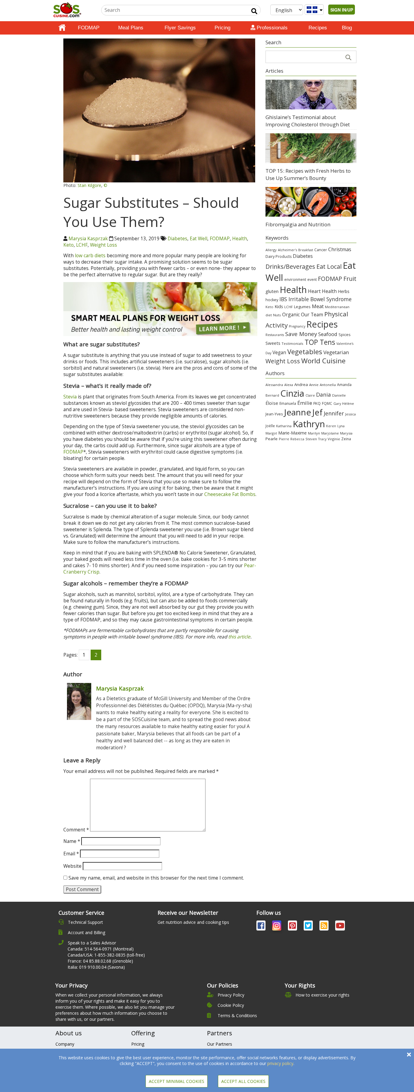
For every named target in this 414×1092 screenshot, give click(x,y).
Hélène (348, 403)
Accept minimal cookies (176, 1081)
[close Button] (409, 1054)
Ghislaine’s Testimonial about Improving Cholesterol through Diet (307, 121)
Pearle (271, 438)
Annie (314, 384)
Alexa (288, 384)
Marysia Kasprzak (88, 238)
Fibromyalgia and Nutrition (297, 224)
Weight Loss (103, 245)
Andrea (301, 384)
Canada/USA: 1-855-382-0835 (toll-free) (106, 955)
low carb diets (90, 255)
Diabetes (177, 238)
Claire (310, 395)
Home (62, 28)
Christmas (339, 249)
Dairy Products (278, 256)
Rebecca (297, 439)
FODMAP (88, 28)
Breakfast (305, 250)
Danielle (339, 395)
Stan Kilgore (89, 185)
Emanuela (287, 403)
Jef (317, 412)
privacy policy (280, 1063)
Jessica (350, 414)
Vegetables (304, 351)
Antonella (328, 384)
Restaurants (274, 335)
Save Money (301, 334)
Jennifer (334, 413)
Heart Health (322, 291)
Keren (331, 426)
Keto (68, 245)
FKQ (317, 403)
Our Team (312, 314)
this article (239, 637)
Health (239, 238)
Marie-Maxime (292, 433)
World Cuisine (323, 360)
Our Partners (219, 1044)
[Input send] (254, 11)
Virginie (334, 439)
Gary (337, 403)
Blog (347, 28)
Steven (311, 439)
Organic (291, 314)
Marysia (346, 433)
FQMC (327, 403)
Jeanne (297, 412)
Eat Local (329, 266)
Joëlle (270, 425)
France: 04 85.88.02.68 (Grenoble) (100, 961)
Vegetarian (336, 352)
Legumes (302, 306)
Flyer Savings (180, 28)
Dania (323, 394)
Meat (318, 306)
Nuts (277, 315)
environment (295, 279)
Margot (271, 433)
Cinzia (292, 393)
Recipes (318, 28)
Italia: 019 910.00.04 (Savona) (96, 967)
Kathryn (309, 424)
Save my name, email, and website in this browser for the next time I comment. (156, 878)
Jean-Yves (274, 414)
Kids (279, 306)
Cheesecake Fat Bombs (229, 494)
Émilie (304, 402)
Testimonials (292, 343)
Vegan (279, 352)
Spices (345, 334)
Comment (76, 830)
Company (64, 1044)
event (312, 279)
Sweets (272, 343)
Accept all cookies (243, 1081)
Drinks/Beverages (290, 266)
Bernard (272, 395)
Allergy (271, 250)
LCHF (82, 245)
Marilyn (314, 433)
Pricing (222, 28)
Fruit (349, 279)
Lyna (341, 426)
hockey (271, 299)
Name (71, 841)
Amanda (344, 384)
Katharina (284, 426)
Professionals (271, 28)
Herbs (343, 291)
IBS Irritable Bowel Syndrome (315, 299)
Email (71, 854)
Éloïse (271, 403)
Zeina (346, 438)
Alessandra (274, 384)
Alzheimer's (287, 250)
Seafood (327, 334)
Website (72, 866)
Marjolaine (330, 433)
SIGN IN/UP (341, 10)
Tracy (322, 439)
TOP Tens (320, 342)
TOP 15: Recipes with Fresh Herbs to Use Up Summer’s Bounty (308, 174)
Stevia (70, 397)
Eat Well (198, 238)
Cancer (320, 249)
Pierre (284, 439)
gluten (272, 291)
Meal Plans (130, 28)
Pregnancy (297, 326)
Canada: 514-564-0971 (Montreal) (101, 949)
